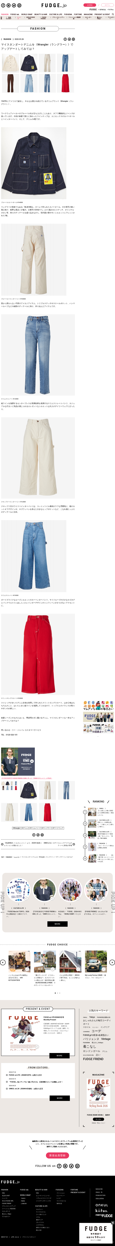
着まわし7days (99, 18)
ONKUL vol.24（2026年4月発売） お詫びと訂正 (26, 1089)
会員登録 (89, 5)
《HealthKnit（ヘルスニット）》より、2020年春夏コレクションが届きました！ (23, 844)
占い (98, 1054)
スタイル (86, 1027)
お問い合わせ (15, 1237)
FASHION (4, 14)
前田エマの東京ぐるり (43, 1228)
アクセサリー (111, 18)
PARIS (23, 1201)
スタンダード (88, 18)
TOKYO (23, 1198)
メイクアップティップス (43, 1201)
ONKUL (85, 1017)
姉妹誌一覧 (99, 1192)
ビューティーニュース (43, 1196)
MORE (59, 1055)
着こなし (89, 1046)
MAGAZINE (88, 14)
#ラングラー (46, 828)
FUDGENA (68, 14)
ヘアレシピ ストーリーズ (43, 1198)
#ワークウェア (58, 828)
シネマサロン (40, 1225)
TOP (2, 857)
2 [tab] (57, 993)
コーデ (96, 1031)
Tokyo (92, 1017)
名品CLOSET (8, 18)
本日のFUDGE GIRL (30, 18)
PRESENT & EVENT (102, 14)
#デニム (25, 828)
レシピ (59, 1198)
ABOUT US (4, 1237)
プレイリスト (40, 1222)
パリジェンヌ (91, 1039)
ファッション (61, 1193)
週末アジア (39, 1220)
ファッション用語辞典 (75, 18)
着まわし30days (97, 1043)
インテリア (105, 1027)
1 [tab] (55, 993)
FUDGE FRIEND (43, 18)
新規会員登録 (57, 1155)
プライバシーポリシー (29, 1237)
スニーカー (95, 1027)
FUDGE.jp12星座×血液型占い (96, 1035)
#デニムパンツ (35, 828)
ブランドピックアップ (58, 18)
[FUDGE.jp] (54, 5)
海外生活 (59, 1203)
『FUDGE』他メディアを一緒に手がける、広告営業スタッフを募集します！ (36, 1082)
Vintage (106, 1039)
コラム (38, 1217)
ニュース (19, 18)
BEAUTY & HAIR (40, 14)
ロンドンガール (91, 1051)
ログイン (107, 5)
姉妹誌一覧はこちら (98, 1123)
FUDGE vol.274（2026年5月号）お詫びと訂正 (25, 1075)
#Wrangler (16, 828)
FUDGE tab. (14, 14)
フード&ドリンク (41, 1214)
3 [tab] (59, 993)
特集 (1, 18)
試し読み (98, 1119)
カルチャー (39, 1209)
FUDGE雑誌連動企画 (103, 1017)
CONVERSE (86, 1032)
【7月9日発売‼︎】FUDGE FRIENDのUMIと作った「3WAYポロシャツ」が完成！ (26, 778)
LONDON (24, 1204)
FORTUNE (78, 14)
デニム (104, 1051)
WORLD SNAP (26, 14)
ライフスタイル (40, 1212)
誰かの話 (38, 1230)
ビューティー (61, 1196)
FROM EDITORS (100, 1195)
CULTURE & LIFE (55, 14)
